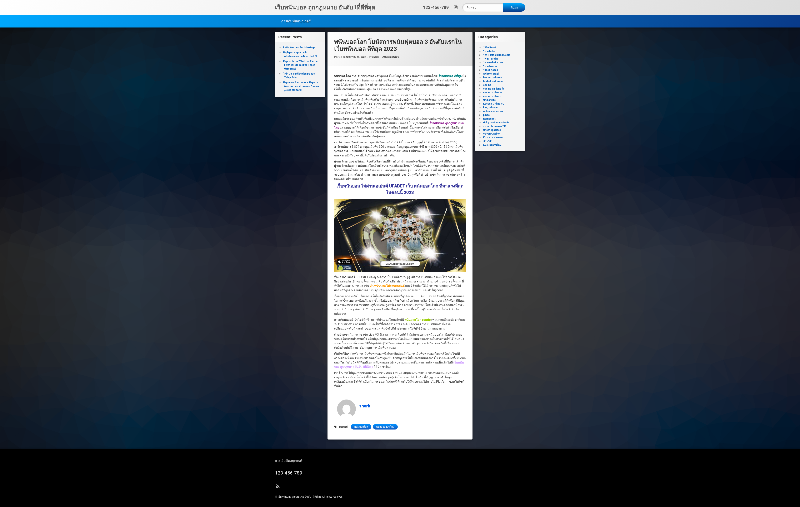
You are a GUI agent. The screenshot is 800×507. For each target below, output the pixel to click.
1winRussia (490, 66)
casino (487, 85)
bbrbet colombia (493, 81)
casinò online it (492, 96)
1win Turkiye (490, 58)
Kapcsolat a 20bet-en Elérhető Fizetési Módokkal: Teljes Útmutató (301, 65)
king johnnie (490, 107)
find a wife (489, 100)
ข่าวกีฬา (487, 141)
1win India (489, 51)
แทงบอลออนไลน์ (390, 57)
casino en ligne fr (493, 88)
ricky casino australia (496, 122)
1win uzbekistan (493, 62)
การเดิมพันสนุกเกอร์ (296, 21)
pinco (486, 115)
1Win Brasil (489, 47)
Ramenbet (489, 118)
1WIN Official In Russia (496, 55)
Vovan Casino (491, 133)
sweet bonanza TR (494, 126)
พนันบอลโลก (361, 426)
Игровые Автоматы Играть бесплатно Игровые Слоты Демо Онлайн (301, 86)
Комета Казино (493, 137)
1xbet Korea (490, 70)
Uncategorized (492, 130)
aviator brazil (491, 73)
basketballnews (492, 77)
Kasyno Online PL (493, 103)
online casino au (493, 111)
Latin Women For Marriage (299, 47)
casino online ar (492, 92)
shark (375, 57)
